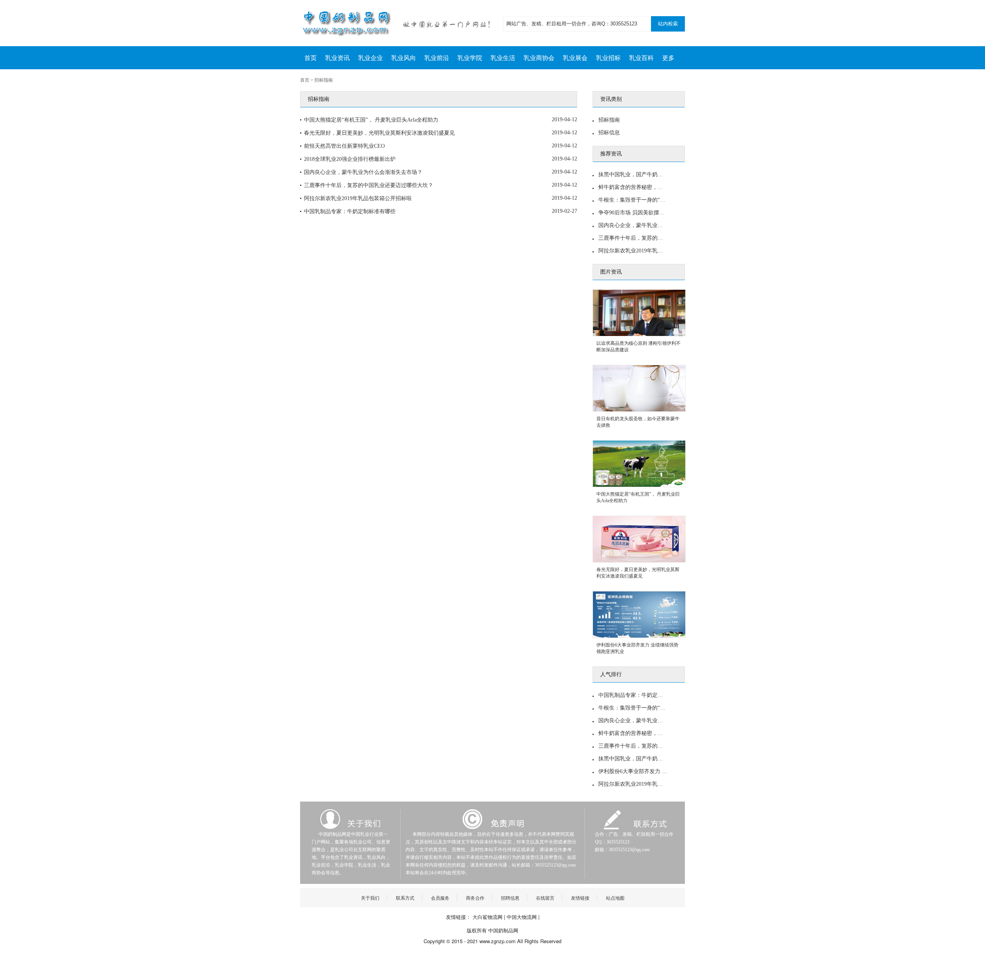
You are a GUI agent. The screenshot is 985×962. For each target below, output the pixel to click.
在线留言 (545, 897)
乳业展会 (575, 58)
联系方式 (405, 897)
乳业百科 (641, 58)
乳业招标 (608, 58)
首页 (310, 58)
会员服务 (440, 897)
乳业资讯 (337, 58)
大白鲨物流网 (487, 916)
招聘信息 (510, 897)
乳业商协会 (539, 58)
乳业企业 (370, 58)
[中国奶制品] (400, 23)
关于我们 (370, 897)
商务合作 (475, 897)
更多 (668, 58)
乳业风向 (403, 58)
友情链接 (580, 897)
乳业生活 (503, 58)
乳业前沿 (436, 58)
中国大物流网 (522, 916)
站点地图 (615, 897)
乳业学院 (469, 58)
